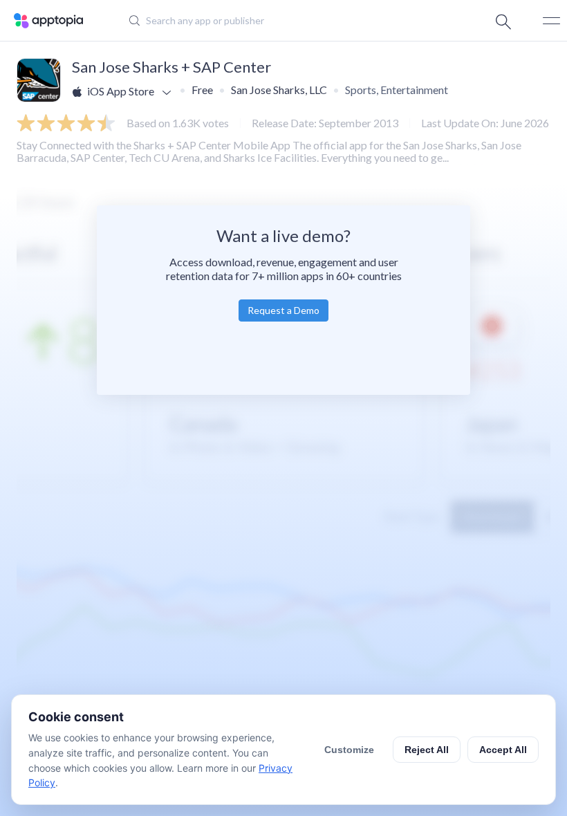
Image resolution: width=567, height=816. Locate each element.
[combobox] (273, 21)
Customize (349, 749)
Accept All (503, 749)
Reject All (427, 749)
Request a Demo (283, 310)
